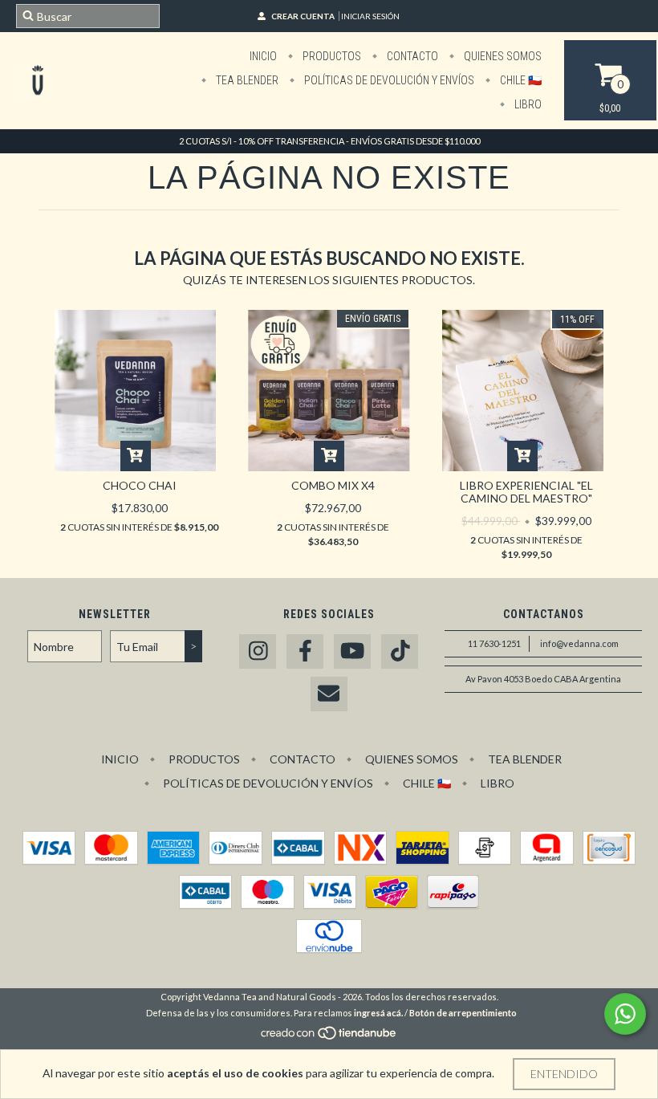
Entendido (564, 1074)
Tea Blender (245, 80)
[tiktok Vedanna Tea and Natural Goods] (399, 651)
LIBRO (527, 104)
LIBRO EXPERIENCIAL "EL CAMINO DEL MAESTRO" (526, 491)
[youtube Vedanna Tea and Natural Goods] (352, 651)
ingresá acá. (378, 1012)
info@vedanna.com (579, 643)
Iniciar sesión (370, 16)
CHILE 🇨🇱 (520, 80)
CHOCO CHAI (140, 485)
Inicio (263, 56)
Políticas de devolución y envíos (388, 80)
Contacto (411, 56)
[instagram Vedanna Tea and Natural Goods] (257, 651)
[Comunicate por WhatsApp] (625, 1014)
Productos (330, 56)
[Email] (329, 694)
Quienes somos (501, 56)
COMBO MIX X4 (333, 485)
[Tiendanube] (329, 1037)
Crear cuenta (303, 16)
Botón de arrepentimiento (463, 1012)
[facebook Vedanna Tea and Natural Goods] (304, 651)
